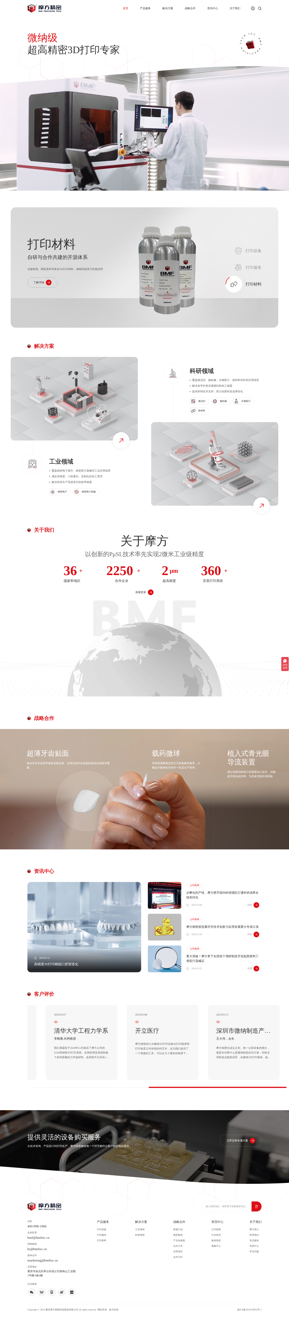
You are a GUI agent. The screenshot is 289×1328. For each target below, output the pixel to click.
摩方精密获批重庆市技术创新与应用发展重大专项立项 (222, 926)
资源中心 (254, 1246)
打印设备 (101, 1229)
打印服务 (101, 1235)
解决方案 (167, 8)
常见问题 (254, 1251)
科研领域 (139, 1235)
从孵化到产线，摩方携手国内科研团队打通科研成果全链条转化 (222, 895)
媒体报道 (216, 1240)
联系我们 (254, 1235)
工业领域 (139, 1229)
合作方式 (178, 1246)
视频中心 (216, 1246)
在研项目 (178, 1251)
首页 (125, 8)
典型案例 (178, 1235)
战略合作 (190, 8)
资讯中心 (212, 8)
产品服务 (145, 8)
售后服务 (254, 1240)
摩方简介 (254, 1229)
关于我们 (235, 8)
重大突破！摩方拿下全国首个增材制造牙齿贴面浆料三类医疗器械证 (222, 959)
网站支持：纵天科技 (108, 1309)
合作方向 (178, 1257)
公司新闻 (216, 1229)
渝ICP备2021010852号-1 (249, 1309)
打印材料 (101, 1240)
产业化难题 (179, 1240)
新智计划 (178, 1229)
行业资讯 (216, 1235)
